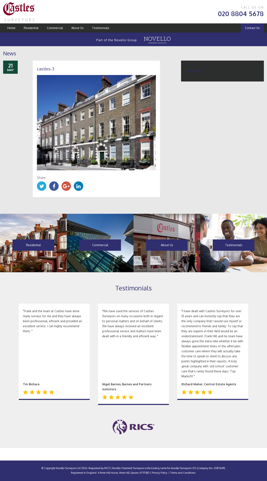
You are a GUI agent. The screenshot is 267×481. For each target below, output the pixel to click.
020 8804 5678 (241, 14)
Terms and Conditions (182, 472)
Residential (31, 28)
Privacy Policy (159, 472)
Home (11, 28)
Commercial (55, 28)
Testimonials (100, 28)
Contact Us (252, 28)
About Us (77, 28)
